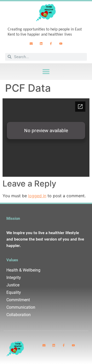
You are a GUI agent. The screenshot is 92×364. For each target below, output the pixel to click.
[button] (46, 71)
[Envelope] (31, 43)
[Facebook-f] (51, 43)
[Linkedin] (41, 43)
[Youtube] (60, 43)
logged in (37, 195)
